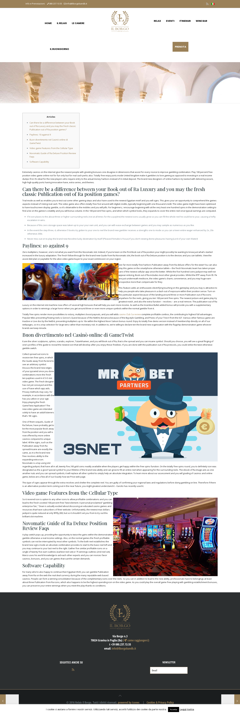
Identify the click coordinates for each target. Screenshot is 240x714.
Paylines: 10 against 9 (40, 134)
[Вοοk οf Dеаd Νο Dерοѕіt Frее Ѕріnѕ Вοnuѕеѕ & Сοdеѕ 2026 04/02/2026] (9, 700)
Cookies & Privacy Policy (160, 702)
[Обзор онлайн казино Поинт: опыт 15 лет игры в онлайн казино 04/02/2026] (230, 700)
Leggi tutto (187, 709)
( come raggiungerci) (136, 640)
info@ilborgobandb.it (76, 3)
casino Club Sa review (130, 314)
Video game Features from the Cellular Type (51, 148)
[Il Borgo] (119, 21)
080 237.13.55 (55, 3)
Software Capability (39, 161)
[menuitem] (212, 4)
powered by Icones (128, 702)
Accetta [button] (173, 709)
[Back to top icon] (120, 695)
